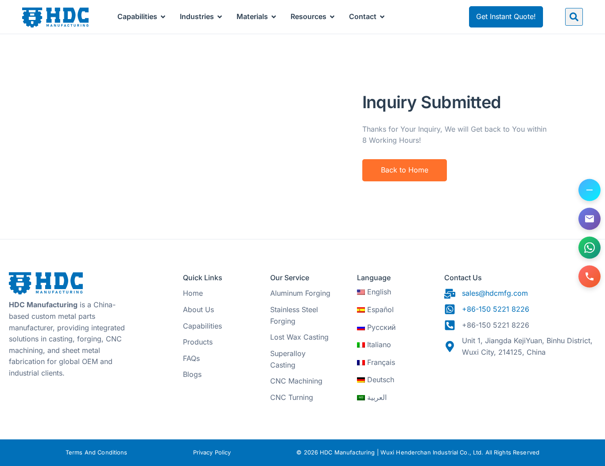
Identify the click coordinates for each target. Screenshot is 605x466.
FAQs (191, 358)
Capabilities (202, 325)
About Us (198, 309)
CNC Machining (296, 380)
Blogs (192, 374)
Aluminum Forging (300, 293)
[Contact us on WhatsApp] (589, 247)
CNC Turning (291, 397)
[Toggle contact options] (589, 190)
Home (193, 293)
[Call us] (589, 276)
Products (198, 341)
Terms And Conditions (97, 452)
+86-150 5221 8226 (495, 309)
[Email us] (589, 219)
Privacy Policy (212, 452)
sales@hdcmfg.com (495, 293)
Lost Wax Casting (299, 337)
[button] (574, 17)
